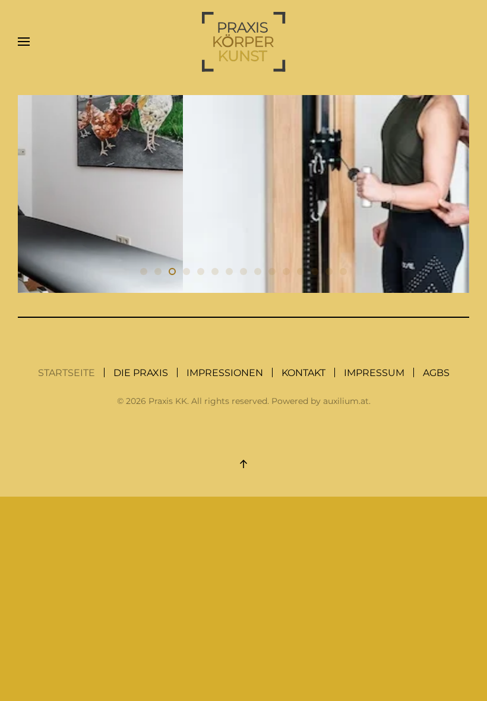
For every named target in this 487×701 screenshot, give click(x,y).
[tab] (143, 271)
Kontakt (303, 372)
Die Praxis (140, 372)
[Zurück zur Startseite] (244, 42)
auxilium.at (346, 401)
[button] (24, 41)
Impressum (374, 372)
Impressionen (224, 372)
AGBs (436, 372)
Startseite (66, 372)
